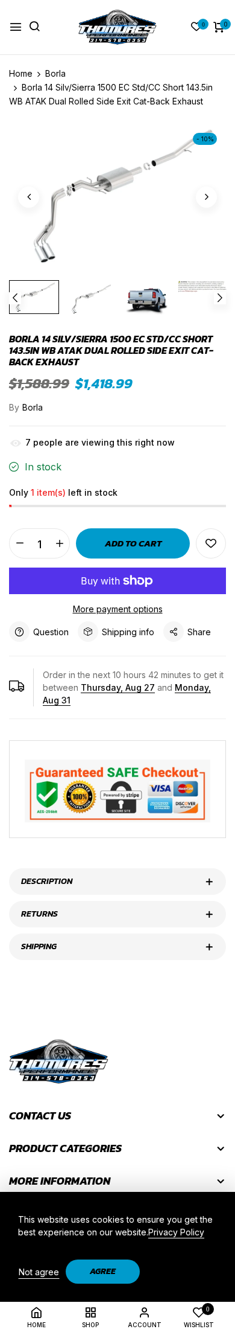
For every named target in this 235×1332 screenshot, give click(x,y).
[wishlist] (196, 27)
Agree (103, 1271)
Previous (15, 298)
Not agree (39, 1272)
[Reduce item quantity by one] (20, 543)
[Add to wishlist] (211, 543)
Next (220, 298)
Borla (32, 407)
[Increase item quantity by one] (59, 543)
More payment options (118, 609)
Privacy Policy (176, 1232)
